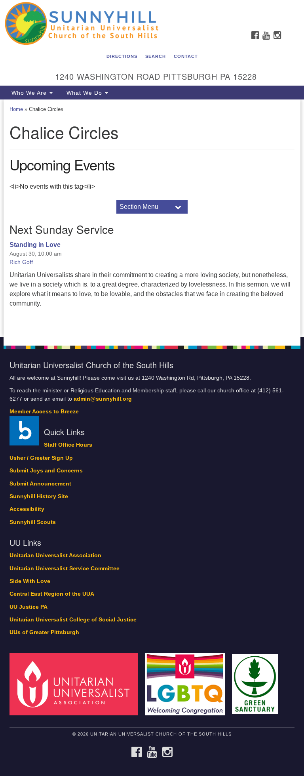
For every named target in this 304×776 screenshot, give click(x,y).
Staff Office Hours (68, 445)
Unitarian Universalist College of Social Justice (73, 620)
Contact (186, 56)
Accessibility (27, 509)
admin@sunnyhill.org (103, 399)
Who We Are (29, 93)
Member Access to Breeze (44, 412)
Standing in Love (35, 244)
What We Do (84, 93)
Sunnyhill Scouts (33, 522)
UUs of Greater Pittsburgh (44, 632)
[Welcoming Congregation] (187, 684)
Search (155, 56)
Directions (121, 56)
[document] (152, 217)
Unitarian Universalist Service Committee (65, 568)
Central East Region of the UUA (52, 594)
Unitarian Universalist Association (55, 555)
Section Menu (139, 206)
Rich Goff (21, 262)
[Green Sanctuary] (257, 684)
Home (16, 109)
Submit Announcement (40, 484)
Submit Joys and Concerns (46, 471)
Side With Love (30, 581)
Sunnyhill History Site (39, 496)
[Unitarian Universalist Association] (76, 684)
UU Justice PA (29, 607)
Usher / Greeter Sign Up (41, 458)
